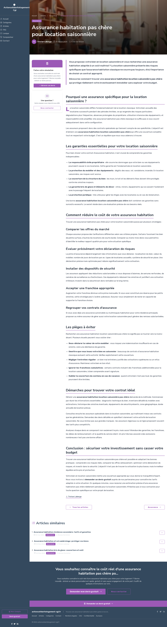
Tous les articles (80, 507)
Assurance (53, 16)
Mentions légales (71, 616)
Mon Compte (16, 611)
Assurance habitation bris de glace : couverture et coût (59, 550)
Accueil (5, 19)
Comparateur (8, 37)
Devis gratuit (14, 616)
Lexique (6, 33)
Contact (6, 41)
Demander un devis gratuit (98, 604)
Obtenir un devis (48, 85)
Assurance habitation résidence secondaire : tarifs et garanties (62, 532)
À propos (99, 616)
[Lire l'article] (162, 533)
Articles (6, 26)
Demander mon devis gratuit (84, 592)
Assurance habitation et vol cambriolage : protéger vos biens (61, 541)
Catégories (7, 23)
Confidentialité (89, 616)
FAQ (4, 30)
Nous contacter (47, 108)
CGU (80, 616)
